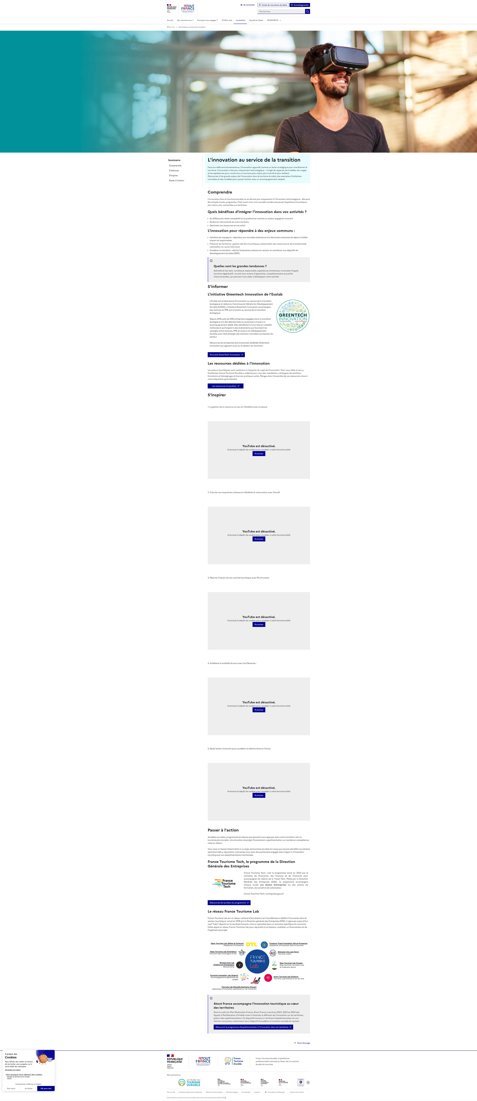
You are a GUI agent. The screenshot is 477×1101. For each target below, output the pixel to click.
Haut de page (303, 1042)
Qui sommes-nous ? (185, 20)
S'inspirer (173, 175)
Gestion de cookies (297, 1092)
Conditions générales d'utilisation (190, 1092)
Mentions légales (232, 1092)
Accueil (170, 20)
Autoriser (259, 453)
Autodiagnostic (301, 4)
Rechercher (307, 11)
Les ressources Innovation (224, 385)
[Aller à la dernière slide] (221, 1082)
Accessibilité (246, 1092)
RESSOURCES (272, 20)
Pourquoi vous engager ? (207, 20)
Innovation (240, 20)
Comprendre (175, 165)
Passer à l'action (176, 180)
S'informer (174, 170)
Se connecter (249, 5)
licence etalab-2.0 (217, 1098)
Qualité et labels (256, 20)
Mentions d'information (214, 1092)
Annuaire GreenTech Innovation (225, 354)
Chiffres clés (227, 20)
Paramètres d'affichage (276, 1092)
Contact (257, 1092)
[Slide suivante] (308, 1082)
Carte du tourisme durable (274, 4)
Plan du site (171, 1092)
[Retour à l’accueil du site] (234, 1064)
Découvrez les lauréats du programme (228, 902)
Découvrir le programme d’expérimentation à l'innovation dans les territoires (252, 1027)
